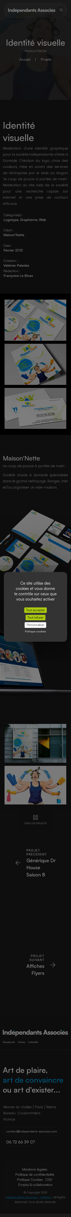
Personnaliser (35, 625)
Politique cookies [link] (35, 631)
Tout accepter (35, 610)
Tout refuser (35, 617)
